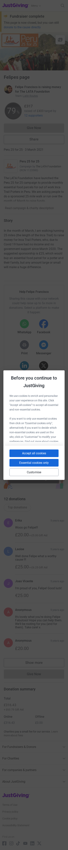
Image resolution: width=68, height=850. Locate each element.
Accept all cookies (34, 453)
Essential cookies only (34, 462)
